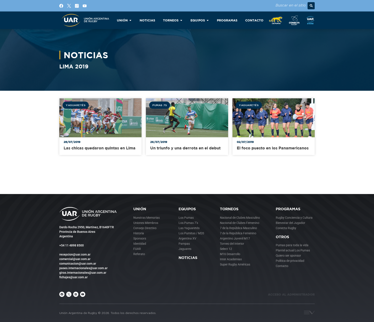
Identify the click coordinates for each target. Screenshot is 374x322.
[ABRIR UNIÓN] (130, 20)
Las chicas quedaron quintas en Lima (99, 148)
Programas (288, 209)
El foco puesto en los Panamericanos (273, 148)
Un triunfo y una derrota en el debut (185, 148)
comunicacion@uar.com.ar (77, 263)
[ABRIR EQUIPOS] (207, 20)
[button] (311, 5)
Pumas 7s (159, 105)
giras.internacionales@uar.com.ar (82, 272)
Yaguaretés (75, 105)
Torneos (229, 209)
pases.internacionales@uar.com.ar (83, 268)
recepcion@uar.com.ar (74, 254)
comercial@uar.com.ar (74, 259)
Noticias (188, 258)
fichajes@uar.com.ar (73, 277)
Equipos (187, 209)
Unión (139, 209)
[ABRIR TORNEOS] (181, 20)
